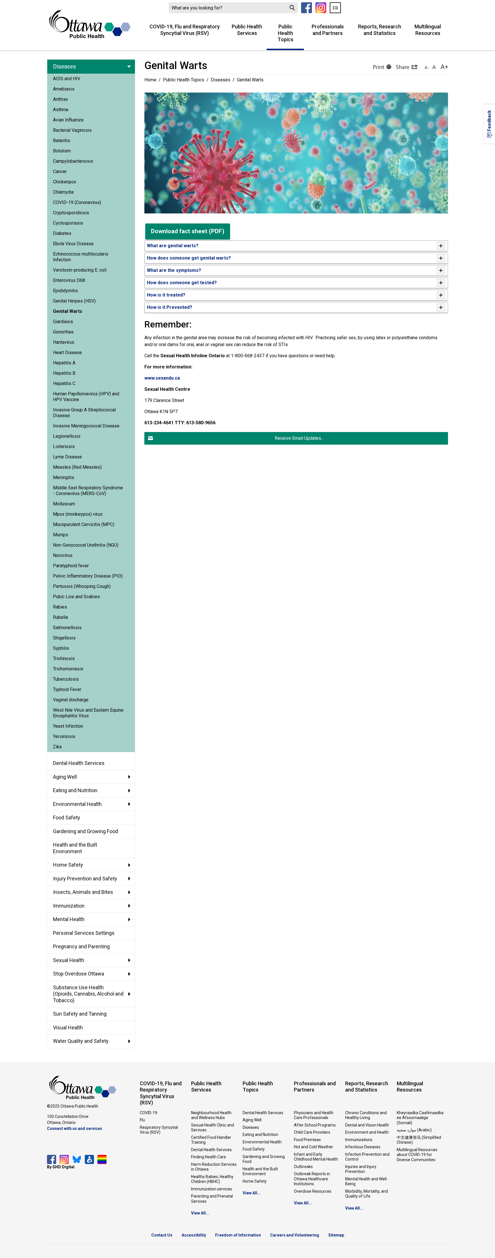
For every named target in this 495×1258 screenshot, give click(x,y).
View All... (200, 1213)
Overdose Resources (312, 1191)
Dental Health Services (211, 1149)
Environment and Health (367, 1132)
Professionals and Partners (328, 29)
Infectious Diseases (362, 1147)
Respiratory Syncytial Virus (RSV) (159, 1130)
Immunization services (211, 1189)
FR (335, 8)
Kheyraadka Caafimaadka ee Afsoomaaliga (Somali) (420, 1117)
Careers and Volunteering (294, 1235)
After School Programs (315, 1125)
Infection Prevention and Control (367, 1157)
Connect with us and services (74, 1128)
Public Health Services (247, 29)
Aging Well (252, 1120)
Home (150, 80)
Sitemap (336, 1235)
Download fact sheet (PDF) (187, 231)
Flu (142, 1120)
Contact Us (161, 1235)
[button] (382, 66)
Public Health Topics (285, 32)
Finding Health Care (208, 1157)
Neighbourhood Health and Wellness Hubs (211, 1115)
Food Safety (254, 1149)
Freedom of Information (238, 1235)
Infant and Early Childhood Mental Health (316, 1157)
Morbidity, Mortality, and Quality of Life (366, 1194)
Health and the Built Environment (260, 1171)
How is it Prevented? (169, 307)
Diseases (220, 80)
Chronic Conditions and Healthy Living (366, 1115)
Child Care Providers (312, 1132)
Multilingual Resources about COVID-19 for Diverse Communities (417, 1154)
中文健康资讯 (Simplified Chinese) (419, 1140)
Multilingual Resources (428, 29)
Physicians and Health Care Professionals (313, 1115)
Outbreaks (303, 1166)
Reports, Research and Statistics (379, 29)
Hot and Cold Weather (313, 1147)
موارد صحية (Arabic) (414, 1130)
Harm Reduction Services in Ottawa (214, 1167)
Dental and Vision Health (367, 1125)
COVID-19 (148, 1112)
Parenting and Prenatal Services (212, 1199)
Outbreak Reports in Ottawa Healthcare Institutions (312, 1178)
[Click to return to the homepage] (90, 24)
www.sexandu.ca (162, 378)
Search (292, 7)
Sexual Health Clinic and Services (212, 1128)
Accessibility (194, 1235)
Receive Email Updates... (299, 438)
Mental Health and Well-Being (366, 1181)
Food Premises (307, 1139)
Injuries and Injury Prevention (360, 1169)
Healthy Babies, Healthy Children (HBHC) (212, 1179)
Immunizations (358, 1139)
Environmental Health (262, 1142)
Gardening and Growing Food (264, 1159)
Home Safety (255, 1181)
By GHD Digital (60, 1167)
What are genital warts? (173, 245)
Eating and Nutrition (260, 1134)
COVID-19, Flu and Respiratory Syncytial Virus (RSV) (185, 29)
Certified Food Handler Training (211, 1140)
